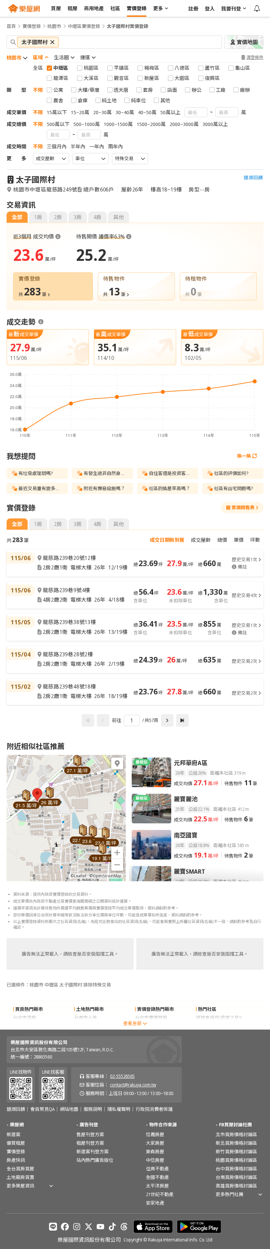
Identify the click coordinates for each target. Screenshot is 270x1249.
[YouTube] (100, 1227)
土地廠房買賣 (20, 1177)
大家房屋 (155, 1143)
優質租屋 (16, 1143)
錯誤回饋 (253, 177)
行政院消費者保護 (154, 1109)
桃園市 (54, 26)
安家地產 (155, 1203)
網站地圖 (69, 1109)
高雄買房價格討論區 (236, 1186)
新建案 (13, 1134)
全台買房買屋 (20, 1168)
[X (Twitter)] (89, 1227)
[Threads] (124, 1227)
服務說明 (93, 1109)
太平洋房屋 (157, 1186)
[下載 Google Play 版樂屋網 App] (199, 1226)
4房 (97, 217)
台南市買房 (24, 1026)
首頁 (11, 26)
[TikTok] (112, 1227)
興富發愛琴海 (210, 1026)
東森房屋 (155, 1151)
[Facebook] (65, 1227)
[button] (37, 794)
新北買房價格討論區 (236, 1143)
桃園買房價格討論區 (236, 1160)
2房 (58, 217)
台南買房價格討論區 (236, 1177)
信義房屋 (155, 1134)
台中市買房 (24, 1017)
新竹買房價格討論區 (236, 1151)
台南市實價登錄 (151, 1026)
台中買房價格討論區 (236, 1168)
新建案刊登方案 (92, 1151)
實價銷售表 (243, 507)
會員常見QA (42, 1109)
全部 (17, 217)
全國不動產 (157, 1177)
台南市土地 (85, 1017)
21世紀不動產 (160, 1194)
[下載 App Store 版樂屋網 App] (153, 1226)
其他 (118, 217)
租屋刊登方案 (90, 1143)
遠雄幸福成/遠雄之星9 (218, 1017)
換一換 (244, 456)
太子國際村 (35, 179)
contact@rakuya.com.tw (133, 1085)
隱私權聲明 (118, 1109)
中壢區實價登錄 (84, 26)
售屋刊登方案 (90, 1134)
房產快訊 (16, 1160)
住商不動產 (157, 1168)
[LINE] (53, 1227)
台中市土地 (85, 1026)
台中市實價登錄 (151, 1017)
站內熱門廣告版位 (94, 1160)
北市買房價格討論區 (236, 1134)
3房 (78, 217)
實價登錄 (31, 26)
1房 (38, 217)
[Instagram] (77, 1227)
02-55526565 (122, 1076)
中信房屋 (155, 1160)
